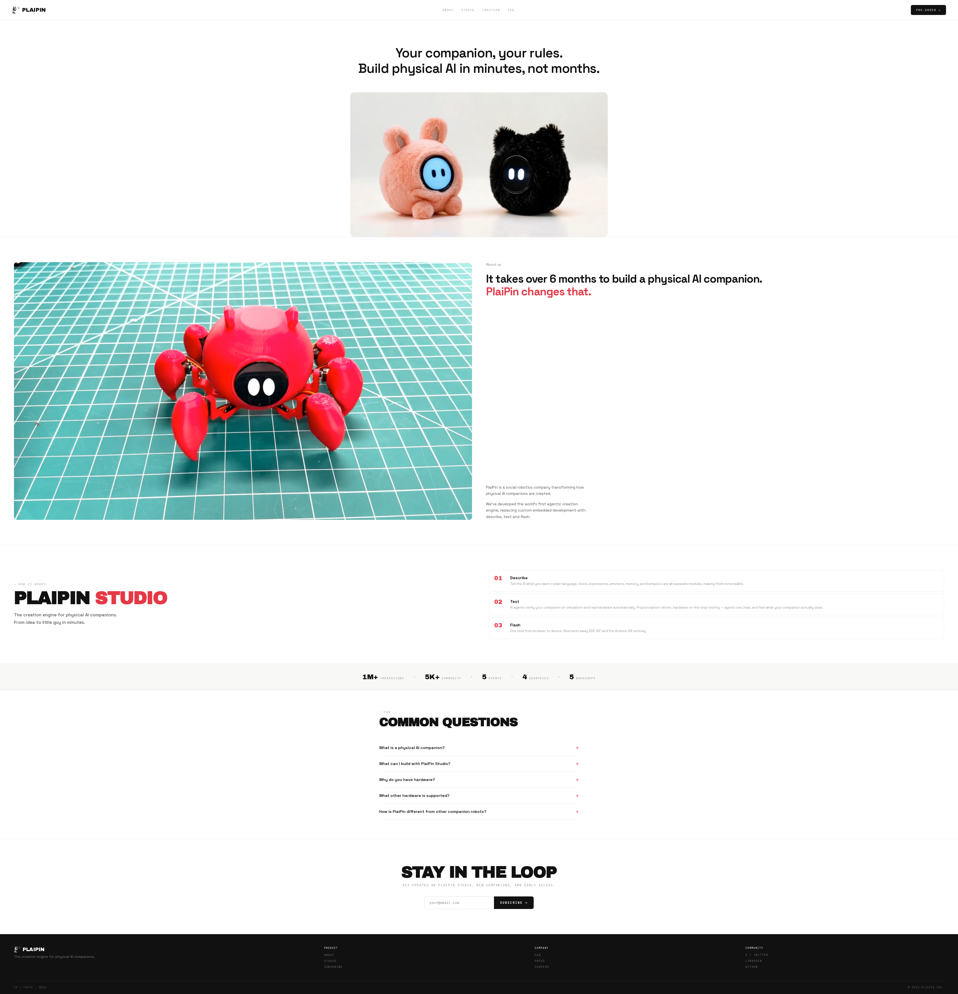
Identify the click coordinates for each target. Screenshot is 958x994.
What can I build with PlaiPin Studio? (415, 763)
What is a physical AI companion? (412, 747)
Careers (542, 967)
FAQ (511, 10)
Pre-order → (928, 10)
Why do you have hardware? (407, 779)
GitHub (751, 967)
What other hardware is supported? (414, 795)
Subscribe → (514, 902)
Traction (491, 10)
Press (540, 961)
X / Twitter (756, 955)
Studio (468, 10)
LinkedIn (753, 961)
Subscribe (333, 967)
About (447, 10)
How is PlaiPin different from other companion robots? (432, 811)
